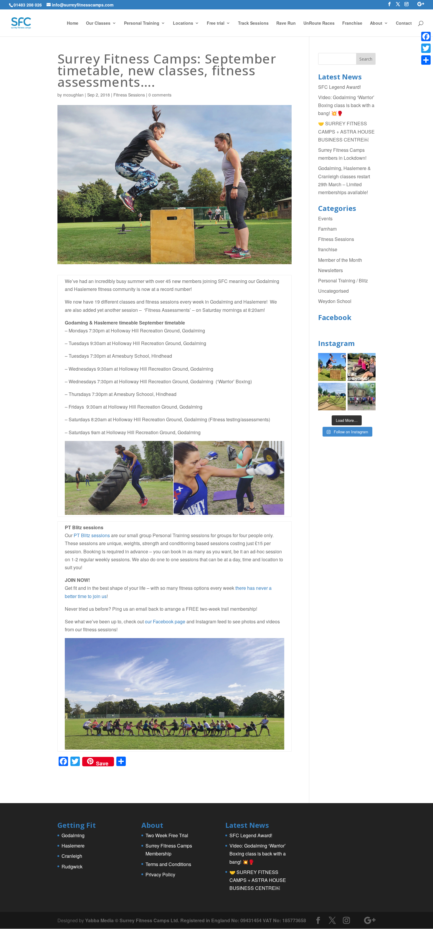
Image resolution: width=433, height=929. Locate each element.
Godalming (73, 835)
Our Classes (98, 23)
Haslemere (73, 845)
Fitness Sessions (129, 95)
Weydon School (334, 301)
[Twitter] (426, 48)
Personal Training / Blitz (343, 280)
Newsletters (330, 270)
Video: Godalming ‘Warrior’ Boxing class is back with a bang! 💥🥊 (346, 105)
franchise (327, 249)
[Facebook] (426, 36)
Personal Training (141, 23)
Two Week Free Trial (167, 835)
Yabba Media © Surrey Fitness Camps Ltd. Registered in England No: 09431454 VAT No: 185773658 (195, 920)
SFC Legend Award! (339, 87)
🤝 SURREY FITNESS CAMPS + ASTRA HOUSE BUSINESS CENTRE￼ (346, 131)
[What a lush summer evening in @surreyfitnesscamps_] (362, 397)
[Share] (426, 60)
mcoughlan (73, 95)
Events (325, 218)
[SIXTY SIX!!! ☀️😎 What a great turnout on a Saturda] (332, 367)
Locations (183, 23)
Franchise (352, 23)
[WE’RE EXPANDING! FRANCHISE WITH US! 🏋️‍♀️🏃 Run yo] (362, 367)
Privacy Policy (160, 874)
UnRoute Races (319, 23)
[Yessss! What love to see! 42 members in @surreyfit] (332, 397)
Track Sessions (253, 23)
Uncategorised (333, 290)
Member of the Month (340, 260)
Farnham (327, 228)
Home (72, 23)
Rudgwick (72, 866)
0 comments (159, 95)
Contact (404, 23)
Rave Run (286, 23)
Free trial (215, 23)
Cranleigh (72, 856)
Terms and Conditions (168, 864)
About (376, 23)
